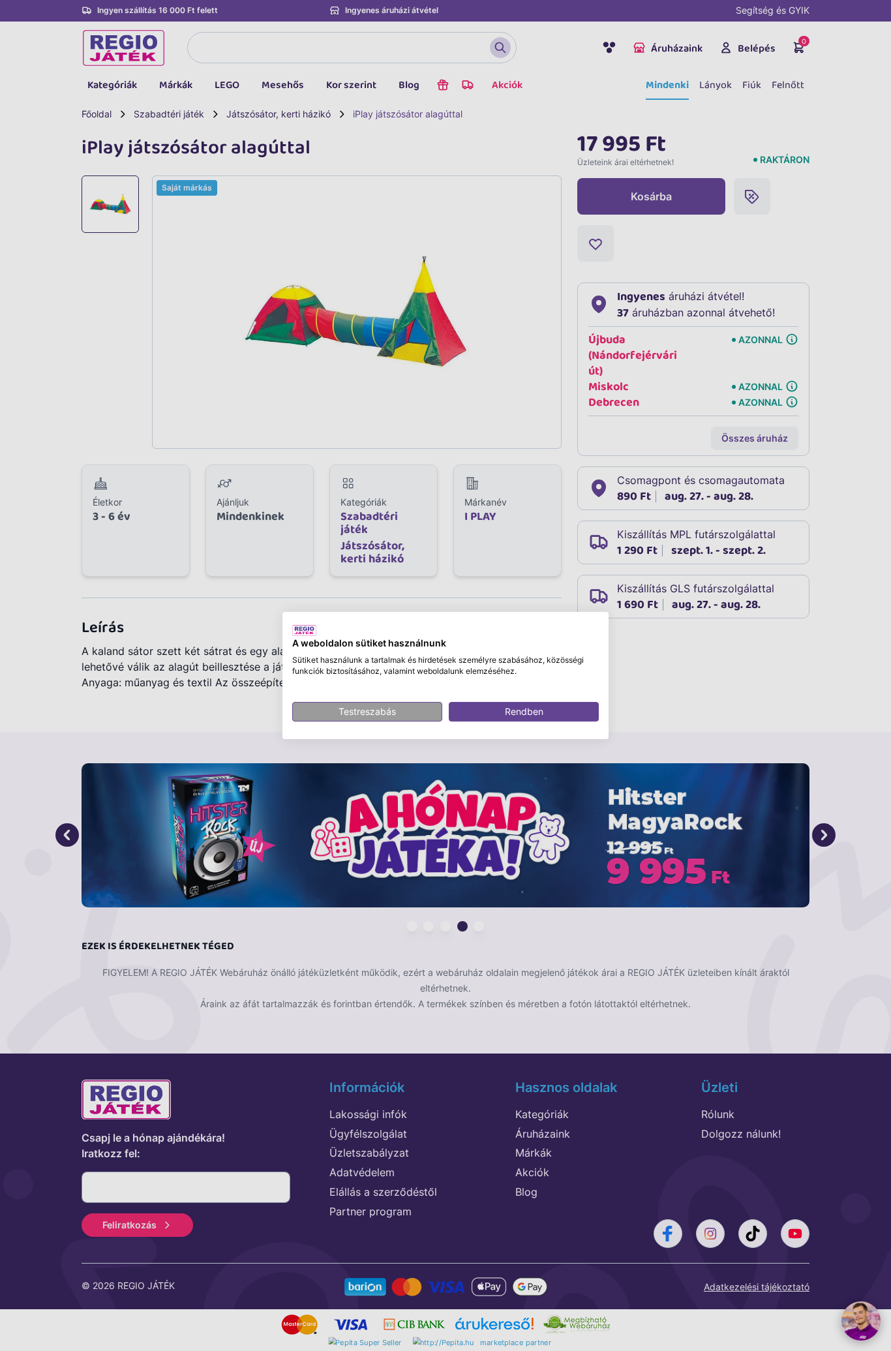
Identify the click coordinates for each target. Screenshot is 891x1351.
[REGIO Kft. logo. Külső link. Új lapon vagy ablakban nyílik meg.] (304, 630)
